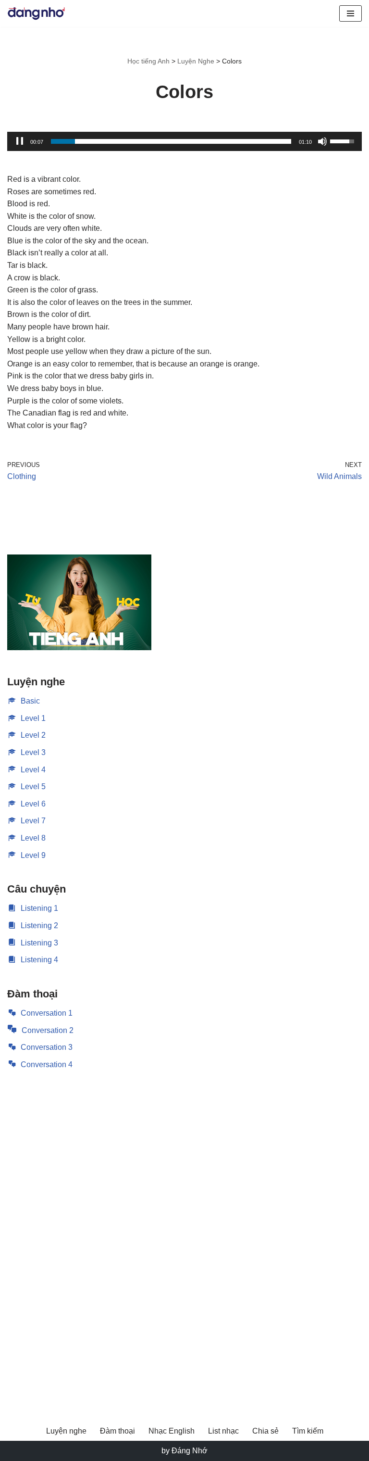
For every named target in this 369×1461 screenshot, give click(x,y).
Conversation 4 (47, 1064)
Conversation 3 (47, 1047)
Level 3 (33, 752)
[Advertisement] (79, 1234)
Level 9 (33, 855)
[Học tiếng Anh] (36, 13)
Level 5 (33, 786)
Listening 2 (39, 925)
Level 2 (33, 735)
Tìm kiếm (307, 1431)
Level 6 (33, 804)
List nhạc (223, 1431)
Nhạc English (171, 1431)
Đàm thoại (117, 1431)
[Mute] (322, 141)
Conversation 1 (47, 1013)
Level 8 (33, 838)
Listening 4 (39, 960)
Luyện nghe (66, 1431)
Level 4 (33, 770)
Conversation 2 (48, 1030)
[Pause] (20, 141)
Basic (30, 701)
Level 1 (33, 718)
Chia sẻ (265, 1431)
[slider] (171, 141)
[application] (184, 141)
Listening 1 (39, 908)
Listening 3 (39, 943)
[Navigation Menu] (350, 13)
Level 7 (33, 821)
